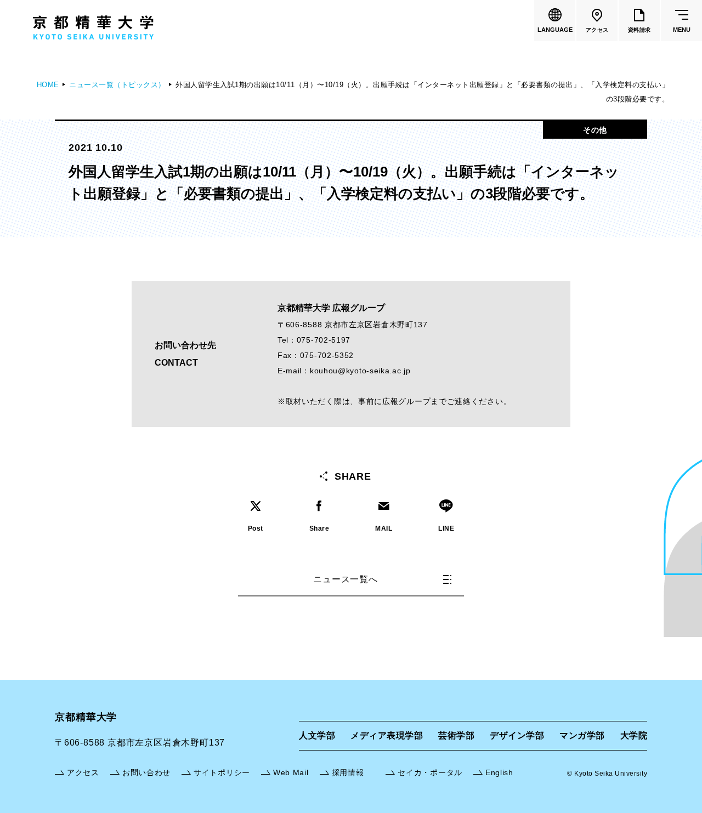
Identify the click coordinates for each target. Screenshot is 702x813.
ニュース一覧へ (345, 579)
